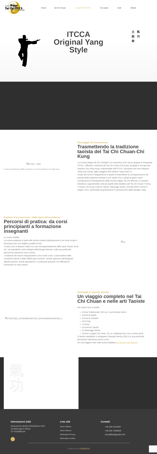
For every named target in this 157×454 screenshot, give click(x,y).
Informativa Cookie (67, 438)
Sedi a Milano (65, 427)
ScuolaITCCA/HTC (83, 8)
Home (43, 8)
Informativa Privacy (68, 434)
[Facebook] (13, 439)
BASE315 (85, 448)
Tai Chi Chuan (60, 8)
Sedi (119, 8)
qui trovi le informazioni (126, 342)
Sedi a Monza (65, 431)
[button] (60, 8)
